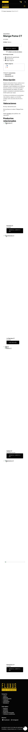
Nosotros (5, 708)
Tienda (5, 695)
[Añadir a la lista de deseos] (7, 124)
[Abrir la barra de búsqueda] (25, 1)
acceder (9, 113)
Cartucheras (6, 33)
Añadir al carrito (11, 48)
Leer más (11, 342)
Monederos (6, 702)
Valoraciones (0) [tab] (9, 76)
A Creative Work (21, 729)
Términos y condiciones (9, 714)
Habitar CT (9, 451)
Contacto (5, 709)
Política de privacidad (8, 712)
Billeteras (5, 697)
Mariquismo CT (11, 664)
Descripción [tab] (8, 74)
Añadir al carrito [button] (14, 229)
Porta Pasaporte (7, 698)
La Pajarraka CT (11, 338)
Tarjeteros (5, 700)
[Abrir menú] (24, 6)
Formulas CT (10, 225)
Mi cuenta (5, 1)
